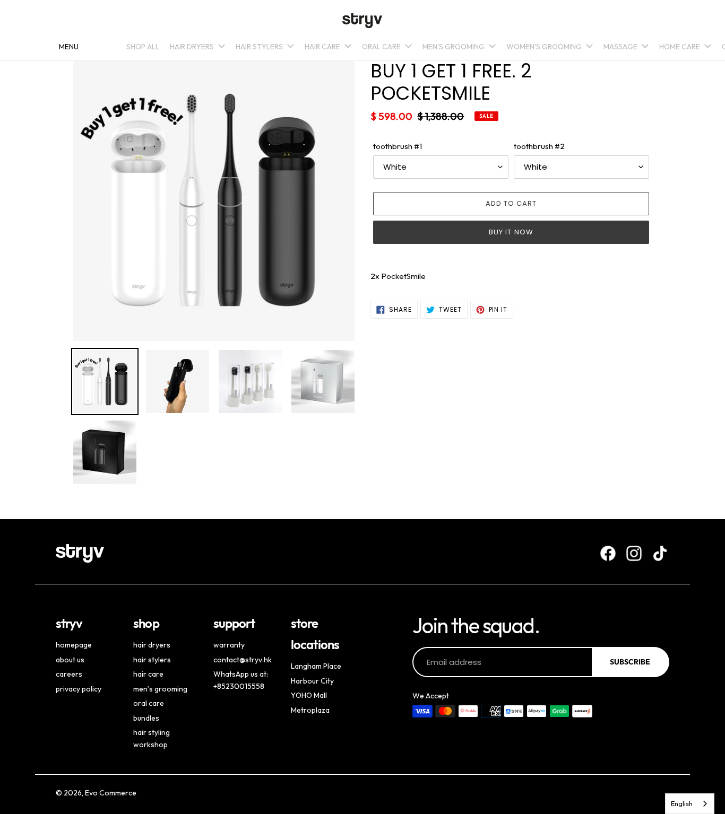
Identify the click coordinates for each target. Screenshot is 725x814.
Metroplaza (310, 710)
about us (70, 659)
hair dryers (151, 645)
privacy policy (78, 689)
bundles (146, 718)
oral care (148, 703)
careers (69, 674)
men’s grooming (160, 689)
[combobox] (689, 803)
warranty (229, 645)
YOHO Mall (309, 695)
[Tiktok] (660, 553)
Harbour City (312, 681)
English (682, 803)
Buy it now (511, 232)
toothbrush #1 (397, 146)
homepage (74, 645)
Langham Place (316, 666)
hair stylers (152, 659)
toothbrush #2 (539, 146)
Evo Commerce (110, 793)
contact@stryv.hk (242, 659)
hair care (148, 674)
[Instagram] (634, 553)
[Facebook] (608, 553)
